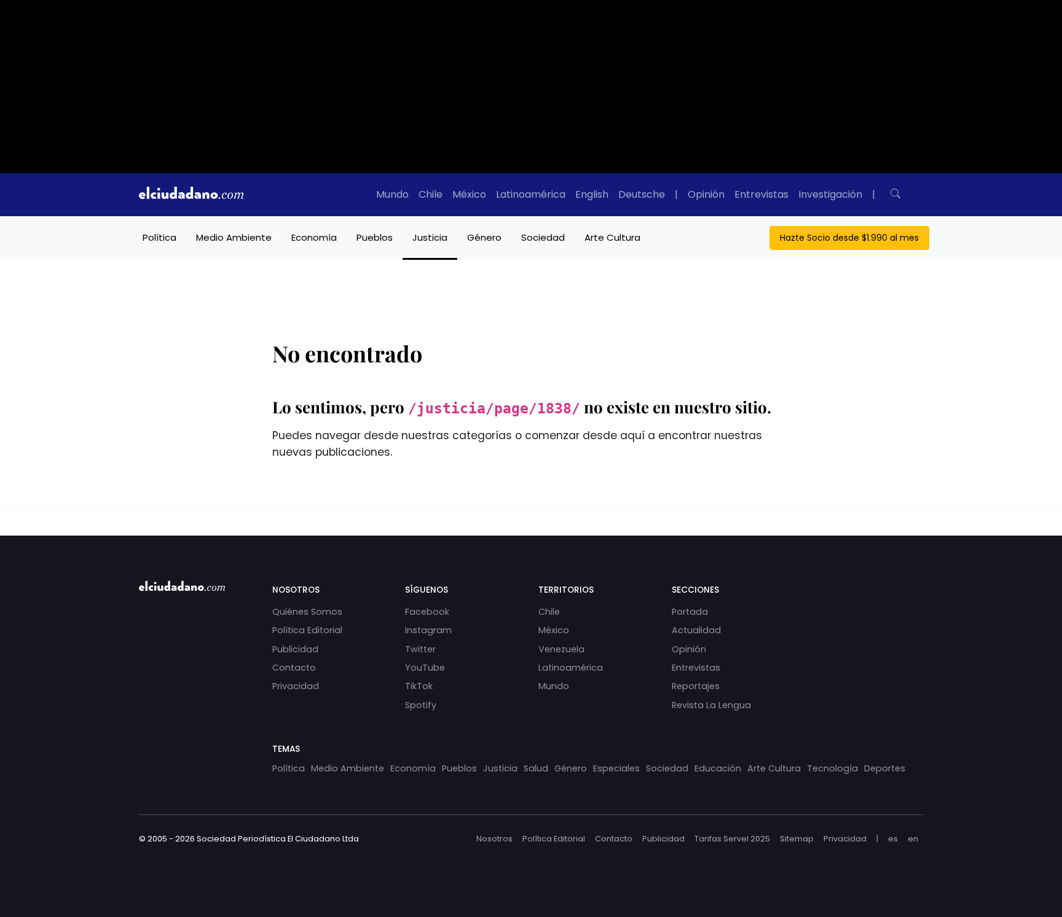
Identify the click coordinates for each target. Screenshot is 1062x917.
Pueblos (374, 237)
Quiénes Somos (307, 612)
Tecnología (832, 768)
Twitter (420, 649)
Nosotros (494, 838)
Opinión (706, 194)
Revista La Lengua (711, 705)
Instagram (428, 630)
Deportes (884, 768)
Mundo (392, 194)
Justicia (429, 237)
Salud (536, 768)
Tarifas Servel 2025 (732, 838)
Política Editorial (307, 630)
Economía (314, 237)
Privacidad (295, 686)
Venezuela (561, 649)
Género (484, 237)
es (893, 838)
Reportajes (696, 686)
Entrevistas (761, 194)
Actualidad (696, 630)
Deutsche (641, 194)
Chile (430, 194)
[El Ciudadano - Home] (191, 194)
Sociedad (543, 237)
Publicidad (295, 649)
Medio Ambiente (234, 237)
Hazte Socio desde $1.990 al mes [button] (849, 238)
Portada (690, 612)
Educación (717, 768)
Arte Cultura (612, 237)
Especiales (616, 768)
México (469, 194)
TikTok (419, 686)
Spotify (420, 705)
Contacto (294, 667)
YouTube (425, 667)
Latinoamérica (530, 194)
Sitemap (797, 838)
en (913, 838)
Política (159, 237)
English (591, 194)
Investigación (830, 194)
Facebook (427, 612)
